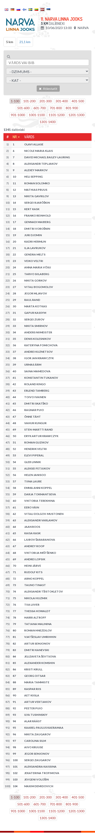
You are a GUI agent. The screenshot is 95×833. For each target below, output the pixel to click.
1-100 (15, 101)
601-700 (39, 108)
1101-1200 (57, 115)
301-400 (62, 101)
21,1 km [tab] (24, 42)
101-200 (29, 101)
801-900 (72, 108)
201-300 (45, 101)
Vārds (29, 137)
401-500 (78, 101)
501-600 (23, 108)
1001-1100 (37, 115)
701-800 (56, 108)
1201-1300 (76, 115)
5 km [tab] (9, 42)
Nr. (15, 137)
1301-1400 (48, 122)
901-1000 (18, 115)
